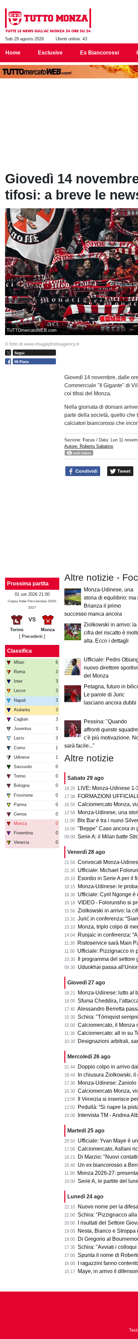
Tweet (123, 471)
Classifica (19, 651)
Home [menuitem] (12, 53)
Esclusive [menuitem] (50, 53)
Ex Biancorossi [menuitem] (99, 53)
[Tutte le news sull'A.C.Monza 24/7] (48, 20)
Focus (89, 439)
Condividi (85, 471)
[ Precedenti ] (32, 636)
